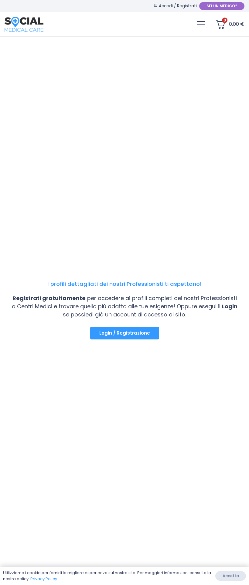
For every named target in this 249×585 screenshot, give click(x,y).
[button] (201, 24)
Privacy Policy (43, 579)
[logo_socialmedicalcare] (24, 24)
